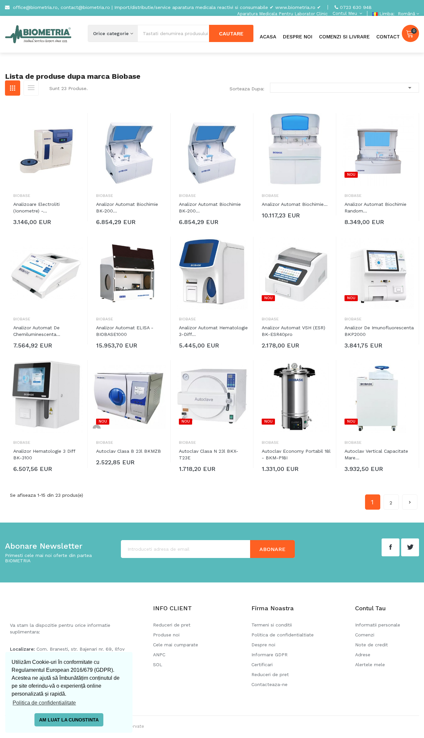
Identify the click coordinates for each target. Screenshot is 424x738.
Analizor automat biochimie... (295, 204)
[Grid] (12, 88)
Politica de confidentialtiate (282, 634)
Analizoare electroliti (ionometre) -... (36, 207)
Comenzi (364, 634)
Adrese (362, 654)
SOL (157, 664)
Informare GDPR (269, 654)
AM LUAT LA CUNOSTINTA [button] (69, 719)
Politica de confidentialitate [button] (44, 703)
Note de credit (371, 644)
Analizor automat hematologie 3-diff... (213, 331)
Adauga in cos (40, 223)
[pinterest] (410, 547)
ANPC (159, 654)
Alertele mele (370, 664)
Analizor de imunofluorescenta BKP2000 (379, 331)
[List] (31, 88)
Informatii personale (377, 624)
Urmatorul (409, 502)
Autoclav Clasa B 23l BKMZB (128, 451)
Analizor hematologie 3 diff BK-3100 (44, 454)
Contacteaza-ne (269, 684)
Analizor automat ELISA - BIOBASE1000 (124, 331)
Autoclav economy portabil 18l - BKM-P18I (296, 454)
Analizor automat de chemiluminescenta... (36, 331)
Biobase (21, 195)
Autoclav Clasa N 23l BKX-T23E (208, 454)
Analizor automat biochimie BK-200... (127, 207)
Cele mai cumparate (175, 644)
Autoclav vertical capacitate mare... (376, 454)
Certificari (262, 664)
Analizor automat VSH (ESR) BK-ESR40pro (293, 331)
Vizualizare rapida (77, 124)
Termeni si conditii (271, 624)
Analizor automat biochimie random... (375, 207)
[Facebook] (390, 547)
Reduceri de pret (171, 624)
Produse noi (166, 634)
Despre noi (263, 644)
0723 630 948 (356, 7)
